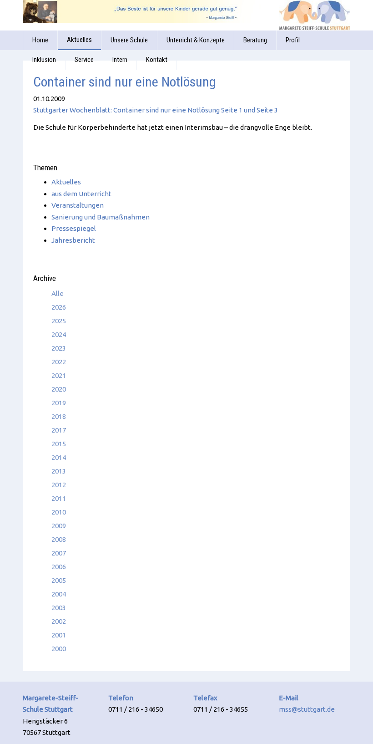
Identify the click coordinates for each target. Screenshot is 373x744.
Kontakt (156, 60)
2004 (58, 594)
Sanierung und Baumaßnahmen (100, 217)
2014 (58, 457)
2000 (58, 648)
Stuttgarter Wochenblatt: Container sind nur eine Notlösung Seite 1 (137, 110)
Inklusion (44, 60)
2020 (58, 389)
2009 (58, 526)
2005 (58, 580)
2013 (58, 471)
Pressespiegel (73, 228)
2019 (58, 403)
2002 (58, 621)
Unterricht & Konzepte (195, 40)
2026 (58, 307)
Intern (119, 60)
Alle (57, 293)
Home (40, 40)
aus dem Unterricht (81, 194)
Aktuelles (79, 40)
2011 (58, 498)
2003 (58, 608)
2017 (58, 430)
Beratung (255, 40)
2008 (58, 539)
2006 (58, 567)
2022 (58, 362)
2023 (58, 348)
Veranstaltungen (77, 205)
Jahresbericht (73, 240)
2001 (58, 635)
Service (84, 60)
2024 (58, 334)
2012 (58, 485)
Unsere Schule (129, 40)
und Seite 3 (260, 110)
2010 (58, 512)
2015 (58, 444)
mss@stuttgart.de (307, 709)
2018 (58, 416)
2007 (58, 553)
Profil (293, 40)
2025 (58, 321)
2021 (58, 375)
